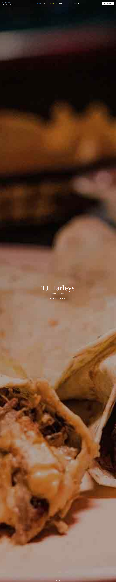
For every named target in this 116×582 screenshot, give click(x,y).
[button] (56, 580)
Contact (75, 3)
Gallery (67, 3)
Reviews (58, 3)
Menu (52, 3)
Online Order (108, 3)
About (45, 3)
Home (39, 3)
